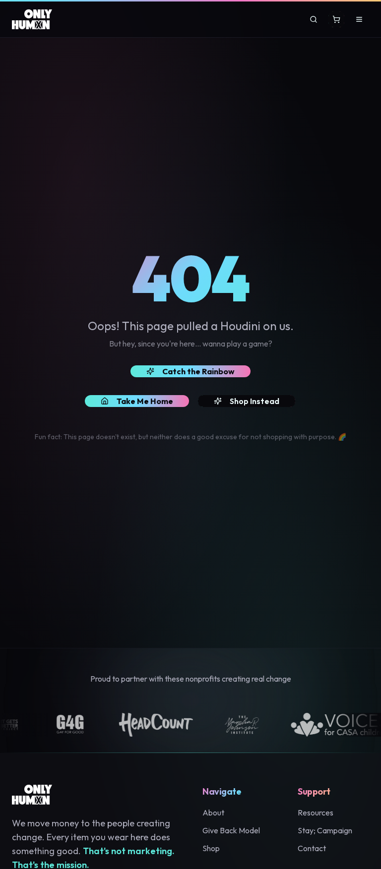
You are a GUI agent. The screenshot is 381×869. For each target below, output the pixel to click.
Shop (211, 848)
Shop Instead (254, 401)
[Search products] (313, 19)
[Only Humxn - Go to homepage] (32, 19)
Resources (315, 812)
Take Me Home (145, 401)
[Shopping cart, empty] (336, 19)
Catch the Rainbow (198, 371)
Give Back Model (231, 830)
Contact (312, 848)
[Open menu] (359, 19)
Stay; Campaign (325, 830)
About (213, 812)
